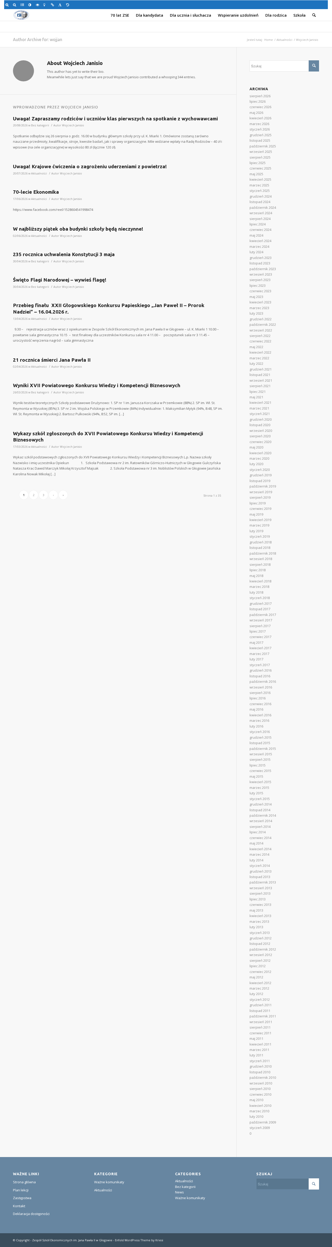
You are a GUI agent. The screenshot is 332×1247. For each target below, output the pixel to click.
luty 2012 (256, 993)
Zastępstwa (22, 1198)
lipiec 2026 (258, 101)
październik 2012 (263, 949)
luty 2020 (256, 464)
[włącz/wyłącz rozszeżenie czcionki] (61, 5)
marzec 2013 (259, 921)
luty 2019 (256, 531)
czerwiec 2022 (260, 341)
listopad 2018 (260, 547)
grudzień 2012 (261, 938)
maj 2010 (256, 1099)
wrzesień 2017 (261, 620)
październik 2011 (263, 1016)
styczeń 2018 (260, 597)
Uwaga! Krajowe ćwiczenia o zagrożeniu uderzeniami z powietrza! (90, 166)
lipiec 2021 (258, 391)
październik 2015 (263, 748)
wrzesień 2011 (261, 1021)
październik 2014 (263, 815)
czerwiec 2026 (260, 107)
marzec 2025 (259, 185)
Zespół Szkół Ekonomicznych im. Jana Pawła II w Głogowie (72, 1240)
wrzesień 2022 (261, 330)
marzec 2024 (259, 246)
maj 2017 (256, 642)
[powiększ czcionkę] (8, 5)
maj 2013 (256, 910)
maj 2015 (256, 776)
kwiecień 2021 (260, 402)
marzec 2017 (259, 653)
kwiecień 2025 (260, 179)
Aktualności (284, 40)
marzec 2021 (259, 408)
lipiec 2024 (258, 224)
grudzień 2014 (261, 804)
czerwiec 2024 (260, 229)
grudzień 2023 (261, 257)
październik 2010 (263, 1077)
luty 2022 (256, 363)
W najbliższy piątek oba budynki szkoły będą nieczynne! (78, 229)
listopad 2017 (260, 609)
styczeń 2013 (260, 932)
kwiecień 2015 (260, 782)
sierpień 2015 (260, 759)
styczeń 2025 (260, 190)
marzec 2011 (259, 1049)
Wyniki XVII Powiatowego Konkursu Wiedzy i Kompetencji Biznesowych (96, 385)
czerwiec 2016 (260, 704)
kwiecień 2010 (260, 1105)
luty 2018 (256, 592)
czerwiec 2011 (260, 1033)
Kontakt (19, 1206)
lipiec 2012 (258, 966)
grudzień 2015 (261, 737)
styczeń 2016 (260, 731)
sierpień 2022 (260, 335)
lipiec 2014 (258, 832)
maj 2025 (256, 174)
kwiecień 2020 (260, 453)
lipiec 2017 (258, 631)
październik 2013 (263, 882)
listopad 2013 (260, 876)
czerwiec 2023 (260, 291)
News (179, 1192)
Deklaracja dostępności (31, 1213)
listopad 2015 (260, 743)
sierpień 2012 (260, 960)
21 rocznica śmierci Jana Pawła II (52, 360)
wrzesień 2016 (261, 687)
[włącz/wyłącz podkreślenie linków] (53, 5)
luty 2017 (256, 659)
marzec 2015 (259, 787)
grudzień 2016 (261, 670)
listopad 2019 (260, 480)
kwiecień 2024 (260, 240)
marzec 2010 (259, 1111)
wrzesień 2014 (261, 821)
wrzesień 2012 (261, 954)
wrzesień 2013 (261, 888)
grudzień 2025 (261, 135)
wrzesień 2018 (261, 558)
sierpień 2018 (260, 564)
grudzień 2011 (261, 1005)
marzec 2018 (259, 586)
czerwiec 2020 (260, 441)
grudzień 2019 (261, 475)
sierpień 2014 (260, 826)
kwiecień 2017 (260, 648)
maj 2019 (256, 514)
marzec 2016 (259, 720)
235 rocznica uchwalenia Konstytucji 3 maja (64, 254)
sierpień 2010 (260, 1088)
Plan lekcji (21, 1190)
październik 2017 (263, 614)
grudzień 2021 (261, 369)
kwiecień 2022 (260, 352)
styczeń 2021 (260, 413)
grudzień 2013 (261, 871)
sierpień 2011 (260, 1027)
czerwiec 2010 (260, 1094)
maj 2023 (256, 296)
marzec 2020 (259, 458)
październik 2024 (263, 207)
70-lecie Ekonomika (36, 192)
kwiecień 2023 (260, 302)
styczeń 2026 (260, 129)
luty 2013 (256, 927)
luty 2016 (256, 726)
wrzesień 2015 (261, 754)
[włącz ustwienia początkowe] (68, 5)
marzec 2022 (259, 358)
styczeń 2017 (260, 665)
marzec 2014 (259, 854)
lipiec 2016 (258, 698)
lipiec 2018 (258, 570)
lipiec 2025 (258, 162)
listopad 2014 (260, 810)
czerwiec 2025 (260, 168)
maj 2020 (256, 447)
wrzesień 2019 (261, 492)
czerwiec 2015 (260, 770)
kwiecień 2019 (260, 519)
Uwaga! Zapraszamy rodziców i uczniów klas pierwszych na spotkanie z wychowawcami (115, 118)
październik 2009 (263, 1122)
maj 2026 (256, 112)
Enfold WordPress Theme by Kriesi (139, 1240)
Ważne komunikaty (109, 1182)
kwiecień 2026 (260, 118)
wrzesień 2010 (261, 1083)
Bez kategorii (40, 125)
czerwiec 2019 (260, 508)
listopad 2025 (260, 140)
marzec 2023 (259, 308)
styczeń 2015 (260, 798)
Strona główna (24, 1182)
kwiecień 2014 (260, 849)
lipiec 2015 (258, 765)
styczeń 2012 (260, 999)
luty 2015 (256, 793)
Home (268, 40)
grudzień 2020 (261, 419)
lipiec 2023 (258, 285)
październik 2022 (263, 324)
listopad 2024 (260, 201)
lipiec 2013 (258, 899)
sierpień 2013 (260, 893)
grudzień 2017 (261, 603)
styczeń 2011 (260, 1060)
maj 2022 (256, 347)
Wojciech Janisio (73, 125)
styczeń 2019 (260, 536)
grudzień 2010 (261, 1066)
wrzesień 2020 (261, 430)
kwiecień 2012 (260, 982)
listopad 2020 (260, 425)
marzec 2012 (259, 988)
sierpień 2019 (260, 497)
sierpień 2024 (260, 218)
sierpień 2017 (260, 625)
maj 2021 (256, 397)
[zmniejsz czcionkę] (15, 5)
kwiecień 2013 (260, 915)
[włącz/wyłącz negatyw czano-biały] (38, 5)
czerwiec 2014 (260, 837)
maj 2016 (256, 709)
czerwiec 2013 (260, 904)
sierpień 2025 (260, 157)
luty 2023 (256, 313)
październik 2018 (263, 553)
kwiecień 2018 (260, 581)
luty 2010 (256, 1116)
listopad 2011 (260, 1010)
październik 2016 (263, 681)
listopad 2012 (260, 943)
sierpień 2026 (260, 96)
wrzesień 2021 (261, 380)
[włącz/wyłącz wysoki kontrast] (30, 5)
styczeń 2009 (260, 1127)
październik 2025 (263, 146)
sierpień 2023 (260, 279)
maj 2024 (256, 235)
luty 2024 (256, 252)
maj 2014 (256, 843)
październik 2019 (263, 486)
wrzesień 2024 (261, 213)
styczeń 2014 (260, 865)
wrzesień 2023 (261, 274)
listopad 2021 (260, 374)
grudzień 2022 (261, 319)
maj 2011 (256, 1038)
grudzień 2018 (261, 542)
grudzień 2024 (261, 196)
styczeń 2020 (260, 469)
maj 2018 (256, 575)
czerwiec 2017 (260, 636)
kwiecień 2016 (260, 715)
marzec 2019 (259, 525)
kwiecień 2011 (260, 1044)
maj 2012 (256, 977)
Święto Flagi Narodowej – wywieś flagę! (59, 280)
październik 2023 (263, 269)
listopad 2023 (260, 263)
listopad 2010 (260, 1072)
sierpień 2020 (260, 436)
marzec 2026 (259, 123)
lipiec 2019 (258, 503)
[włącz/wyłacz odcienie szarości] (23, 5)
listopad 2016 (260, 676)
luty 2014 (256, 860)
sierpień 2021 (260, 386)
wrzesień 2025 (261, 151)
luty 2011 (256, 1055)
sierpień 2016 (260, 692)
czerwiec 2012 (260, 971)
